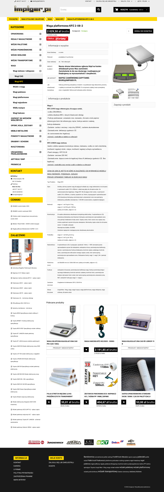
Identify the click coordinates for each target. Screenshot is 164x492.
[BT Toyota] (36, 440)
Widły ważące (19, 108)
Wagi (50, 19)
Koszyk (52, 466)
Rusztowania (18, 147)
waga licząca (76, 290)
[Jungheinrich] (55, 440)
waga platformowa (85, 290)
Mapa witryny (20, 480)
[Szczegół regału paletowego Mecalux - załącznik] (29, 253)
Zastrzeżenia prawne (23, 476)
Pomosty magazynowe (22, 136)
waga (69, 290)
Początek (13, 19)
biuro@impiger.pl (39, 1)
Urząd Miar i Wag (63, 290)
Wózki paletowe (19, 44)
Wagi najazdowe (20, 102)
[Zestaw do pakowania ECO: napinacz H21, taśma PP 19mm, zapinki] (101, 359)
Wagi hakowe (19, 113)
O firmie (17, 469)
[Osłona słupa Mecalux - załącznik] (29, 240)
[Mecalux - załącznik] (15, 240)
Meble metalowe (19, 131)
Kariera (17, 466)
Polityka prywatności (23, 473)
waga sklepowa (96, 290)
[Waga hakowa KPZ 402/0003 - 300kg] (101, 306)
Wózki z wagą (19, 87)
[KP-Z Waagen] (89, 440)
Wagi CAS (19, 76)
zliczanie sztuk (67, 292)
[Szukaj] (98, 9)
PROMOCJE (16, 164)
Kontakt (88, 1)
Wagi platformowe (21, 97)
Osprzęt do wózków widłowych (21, 119)
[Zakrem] (73, 440)
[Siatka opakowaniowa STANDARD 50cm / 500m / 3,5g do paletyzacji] (138, 359)
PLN (125, 1)
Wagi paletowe (19, 92)
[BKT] (103, 440)
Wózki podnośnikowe (21, 50)
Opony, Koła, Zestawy (22, 125)
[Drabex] (117, 440)
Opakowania (17, 34)
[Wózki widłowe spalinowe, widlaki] (131, 440)
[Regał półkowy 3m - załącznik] (15, 253)
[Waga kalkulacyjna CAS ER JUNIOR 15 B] (138, 306)
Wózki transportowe (22, 60)
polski (142, 1)
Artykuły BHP (18, 159)
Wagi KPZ (60, 19)
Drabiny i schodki (20, 141)
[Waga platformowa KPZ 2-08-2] (133, 44)
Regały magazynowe (21, 39)
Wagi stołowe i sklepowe (32, 19)
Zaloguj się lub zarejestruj (106, 1)
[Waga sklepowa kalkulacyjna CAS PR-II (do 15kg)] (63, 306)
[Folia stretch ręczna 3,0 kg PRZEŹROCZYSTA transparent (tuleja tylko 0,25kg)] (63, 359)
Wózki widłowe (18, 55)
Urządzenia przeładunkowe (19, 153)
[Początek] (32, 9)
